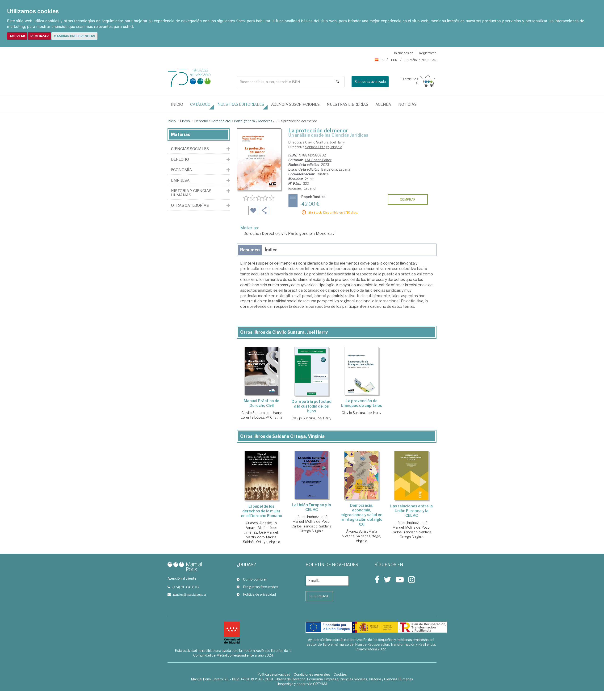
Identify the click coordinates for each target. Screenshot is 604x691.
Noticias (407, 104)
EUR (394, 60)
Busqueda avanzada (370, 82)
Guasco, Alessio (258, 523)
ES (382, 60)
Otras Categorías (190, 205)
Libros (185, 121)
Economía (181, 170)
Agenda (383, 104)
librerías (347, 104)
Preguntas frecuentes (260, 587)
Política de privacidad (259, 594)
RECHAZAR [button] (39, 36)
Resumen (250, 249)
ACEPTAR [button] (17, 36)
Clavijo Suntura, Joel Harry (325, 142)
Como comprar (255, 579)
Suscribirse (319, 596)
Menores (265, 121)
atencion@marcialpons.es (189, 594)
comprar (407, 199)
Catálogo (200, 104)
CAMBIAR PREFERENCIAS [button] (74, 36)
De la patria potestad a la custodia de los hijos (311, 406)
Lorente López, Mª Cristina (261, 417)
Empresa (180, 180)
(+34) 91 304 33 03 (185, 587)
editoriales (241, 104)
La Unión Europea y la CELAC (311, 507)
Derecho (201, 121)
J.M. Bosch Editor (318, 160)
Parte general (245, 121)
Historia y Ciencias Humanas (191, 193)
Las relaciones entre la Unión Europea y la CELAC (411, 511)
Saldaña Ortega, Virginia (323, 147)
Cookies (340, 674)
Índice (271, 249)
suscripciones (295, 104)
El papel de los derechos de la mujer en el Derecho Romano (261, 511)
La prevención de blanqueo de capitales (361, 403)
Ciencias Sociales (190, 149)
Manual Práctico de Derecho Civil (261, 403)
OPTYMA (320, 684)
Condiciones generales (312, 674)
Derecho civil (221, 121)
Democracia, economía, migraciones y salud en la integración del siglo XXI (361, 515)
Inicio (179, 104)
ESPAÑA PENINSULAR (420, 60)
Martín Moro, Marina (261, 537)
